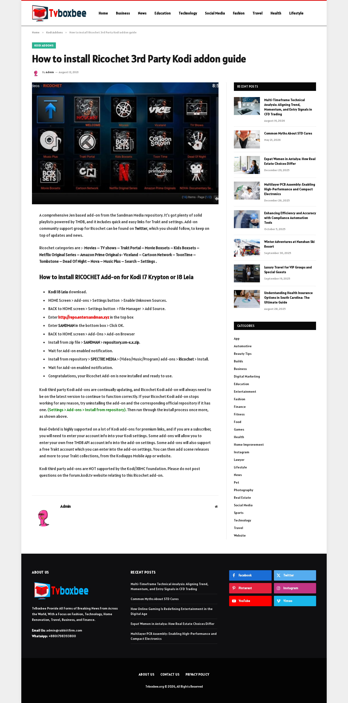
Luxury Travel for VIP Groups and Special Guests (288, 269)
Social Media (215, 13)
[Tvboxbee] (59, 13)
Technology (188, 13)
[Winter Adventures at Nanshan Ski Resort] (247, 248)
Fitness (239, 414)
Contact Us (170, 674)
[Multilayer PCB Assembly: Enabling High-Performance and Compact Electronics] (247, 191)
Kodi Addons (44, 45)
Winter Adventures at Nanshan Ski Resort (289, 244)
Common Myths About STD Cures (288, 133)
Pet (236, 482)
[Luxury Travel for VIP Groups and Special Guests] (247, 273)
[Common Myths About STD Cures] (247, 139)
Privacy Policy (197, 674)
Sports (238, 513)
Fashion (239, 13)
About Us (146, 674)
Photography (243, 490)
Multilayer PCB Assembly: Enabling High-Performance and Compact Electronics (289, 189)
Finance (240, 407)
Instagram (241, 452)
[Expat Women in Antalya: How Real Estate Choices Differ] (247, 165)
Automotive (243, 346)
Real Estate (242, 497)
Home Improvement (249, 444)
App (237, 338)
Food (237, 422)
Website (240, 535)
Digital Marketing (247, 376)
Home (103, 13)
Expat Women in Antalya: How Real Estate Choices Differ (290, 161)
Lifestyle (296, 13)
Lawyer (239, 460)
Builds (238, 361)
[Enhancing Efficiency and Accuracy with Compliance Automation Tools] (247, 219)
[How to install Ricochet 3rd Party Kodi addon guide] (125, 143)
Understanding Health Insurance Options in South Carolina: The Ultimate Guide (288, 297)
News (142, 13)
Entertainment (245, 391)
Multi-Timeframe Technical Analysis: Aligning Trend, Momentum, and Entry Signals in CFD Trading (288, 107)
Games (239, 429)
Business (123, 13)
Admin (50, 72)
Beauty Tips (242, 354)
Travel (258, 13)
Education (163, 13)
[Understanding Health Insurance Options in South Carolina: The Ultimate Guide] (247, 299)
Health (276, 13)
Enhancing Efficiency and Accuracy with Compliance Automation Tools (290, 218)
